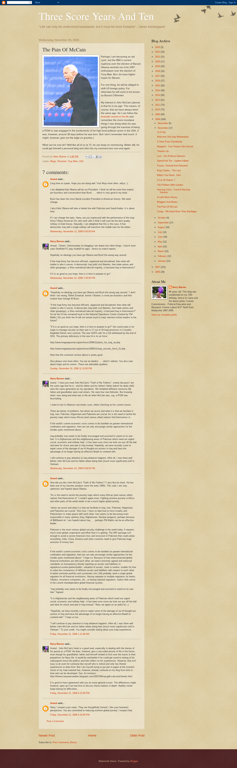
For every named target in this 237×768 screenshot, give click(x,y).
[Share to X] (94, 157)
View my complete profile (164, 314)
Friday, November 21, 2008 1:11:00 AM (69, 634)
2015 (158, 85)
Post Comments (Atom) (65, 742)
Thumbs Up (163, 151)
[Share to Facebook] (97, 157)
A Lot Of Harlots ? (166, 180)
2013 (158, 95)
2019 (158, 66)
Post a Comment (55, 721)
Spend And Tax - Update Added (172, 160)
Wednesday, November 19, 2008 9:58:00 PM (72, 468)
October (162, 217)
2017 (158, 76)
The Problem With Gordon (170, 185)
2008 (158, 119)
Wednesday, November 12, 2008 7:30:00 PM (72, 278)
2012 (158, 100)
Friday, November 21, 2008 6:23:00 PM (70, 693)
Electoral (61, 161)
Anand (53, 179)
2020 (158, 61)
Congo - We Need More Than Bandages (177, 211)
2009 (158, 114)
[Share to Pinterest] (100, 157)
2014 (158, 90)
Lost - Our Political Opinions (171, 156)
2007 (158, 267)
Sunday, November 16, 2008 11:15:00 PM (71, 368)
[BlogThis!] (90, 157)
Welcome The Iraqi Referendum (173, 136)
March (161, 251)
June (160, 237)
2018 (158, 71)
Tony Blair (73, 161)
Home (92, 735)
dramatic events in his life (115, 116)
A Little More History (167, 197)
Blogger (134, 761)
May (160, 241)
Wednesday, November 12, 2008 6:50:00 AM (72, 231)
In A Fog (161, 132)
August (162, 227)
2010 (158, 109)
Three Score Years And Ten (96, 16)
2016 (158, 80)
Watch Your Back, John (169, 175)
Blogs (53, 161)
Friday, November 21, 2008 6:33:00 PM (70, 714)
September (163, 222)
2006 (158, 272)
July (160, 232)
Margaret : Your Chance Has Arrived (175, 146)
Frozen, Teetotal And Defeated (172, 165)
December (163, 123)
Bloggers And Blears (167, 202)
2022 (158, 52)
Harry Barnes (57, 241)
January (162, 261)
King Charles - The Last (169, 170)
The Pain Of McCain (167, 206)
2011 (158, 105)
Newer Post (47, 735)
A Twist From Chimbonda (169, 141)
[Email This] (87, 157)
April (160, 246)
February (162, 256)
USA (81, 161)
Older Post (137, 735)
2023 (158, 47)
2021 (158, 56)
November (163, 128)
